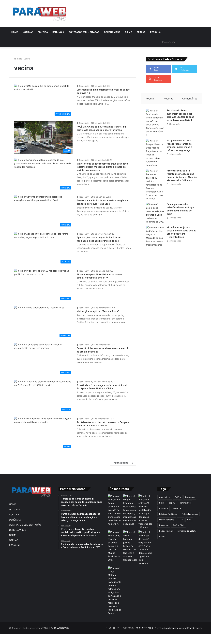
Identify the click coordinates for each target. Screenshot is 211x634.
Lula (181, 519)
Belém (178, 497)
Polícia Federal (166, 531)
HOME (14, 32)
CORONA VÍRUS (112, 32)
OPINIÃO (141, 32)
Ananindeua (164, 497)
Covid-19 (163, 508)
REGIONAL (155, 32)
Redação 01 (84, 86)
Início (19, 58)
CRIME (128, 32)
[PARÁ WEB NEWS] (39, 13)
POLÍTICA (43, 32)
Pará (189, 519)
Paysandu (163, 525)
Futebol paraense (190, 514)
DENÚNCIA (58, 32)
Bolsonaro (190, 497)
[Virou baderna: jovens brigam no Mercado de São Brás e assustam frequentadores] (155, 236)
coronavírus (185, 503)
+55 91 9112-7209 (143, 628)
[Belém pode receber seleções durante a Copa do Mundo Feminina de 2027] (155, 213)
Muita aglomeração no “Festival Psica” (98, 311)
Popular (150, 98)
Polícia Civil (178, 525)
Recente (168, 98)
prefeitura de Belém (187, 531)
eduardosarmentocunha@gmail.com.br (182, 628)
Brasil (161, 503)
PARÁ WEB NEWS (60, 628)
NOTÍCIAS (28, 32)
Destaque (176, 508)
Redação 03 (84, 381)
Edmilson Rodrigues (168, 514)
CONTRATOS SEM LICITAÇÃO (84, 32)
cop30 (172, 503)
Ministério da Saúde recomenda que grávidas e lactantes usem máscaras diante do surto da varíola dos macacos (102, 166)
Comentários (189, 98)
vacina (162, 536)
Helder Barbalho (166, 519)
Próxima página (120, 462)
